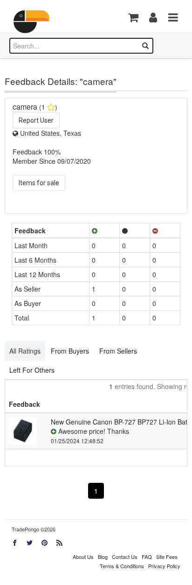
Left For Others (32, 370)
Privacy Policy (164, 566)
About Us (83, 556)
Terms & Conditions (122, 566)
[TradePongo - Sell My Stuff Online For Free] (34, 21)
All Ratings (25, 350)
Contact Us (124, 556)
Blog (103, 556)
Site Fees (167, 556)
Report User (36, 120)
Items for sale (39, 183)
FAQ (147, 556)
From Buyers (70, 350)
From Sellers (118, 350)
